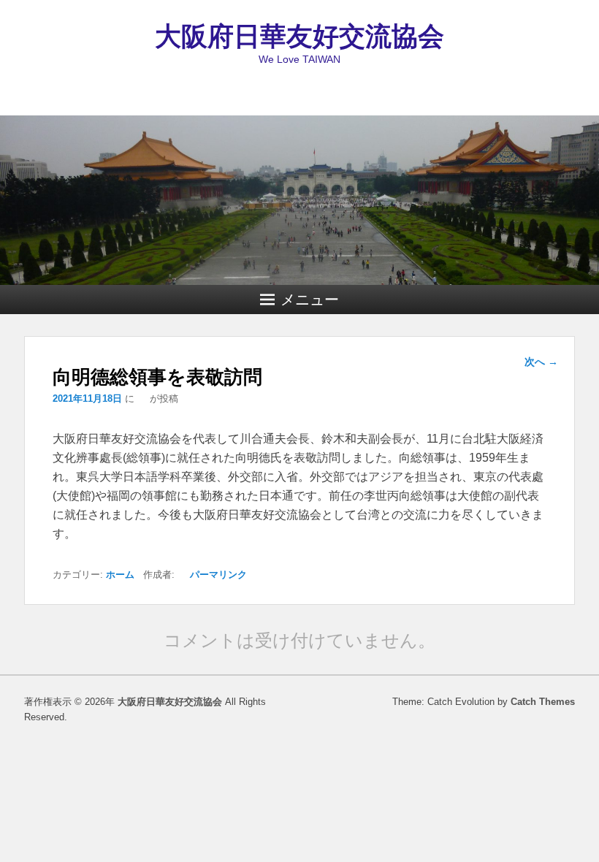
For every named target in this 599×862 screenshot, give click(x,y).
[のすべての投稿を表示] (142, 398)
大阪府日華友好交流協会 (299, 36)
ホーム (120, 574)
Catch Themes (543, 701)
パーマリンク (218, 574)
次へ (541, 361)
